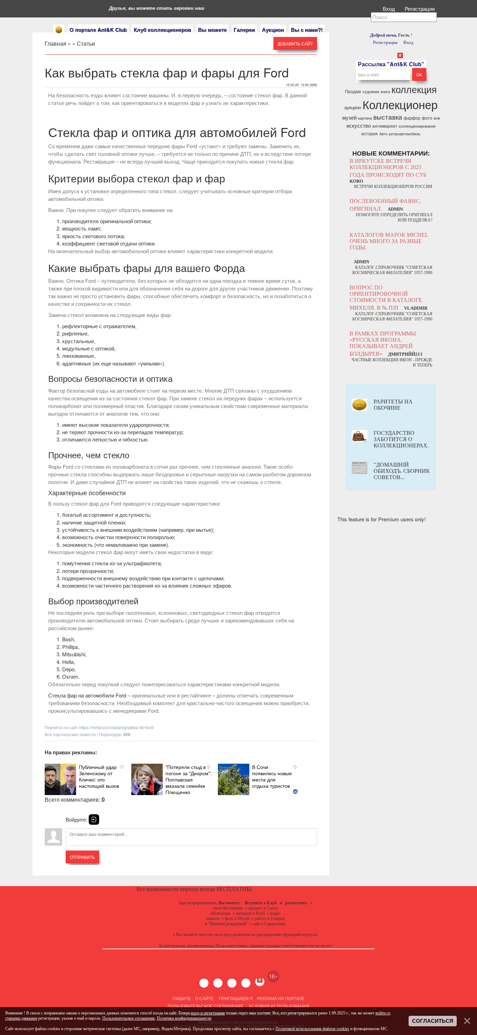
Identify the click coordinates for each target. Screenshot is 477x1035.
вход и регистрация (208, 1013)
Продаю (353, 91)
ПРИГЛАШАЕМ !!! (236, 998)
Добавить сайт (295, 43)
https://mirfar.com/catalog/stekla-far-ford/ (116, 727)
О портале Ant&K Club (98, 29)
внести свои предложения (224, 934)
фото (427, 118)
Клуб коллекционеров (162, 29)
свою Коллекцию (228, 908)
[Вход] (94, 819)
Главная (55, 43)
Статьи (86, 43)
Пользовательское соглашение (205, 1006)
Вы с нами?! (307, 29)
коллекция (414, 89)
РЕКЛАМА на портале (280, 998)
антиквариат (384, 126)
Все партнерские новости (70, 734)
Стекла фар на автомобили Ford (87, 695)
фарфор (412, 118)
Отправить (82, 857)
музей (349, 117)
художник (370, 91)
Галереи (244, 29)
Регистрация (420, 8)
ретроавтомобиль (404, 133)
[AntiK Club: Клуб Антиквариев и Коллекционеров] (58, 29)
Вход (389, 8)
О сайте (204, 998)
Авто (383, 133)
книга (385, 91)
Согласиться (432, 1021)
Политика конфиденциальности (184, 1018)
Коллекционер (400, 104)
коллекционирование (417, 126)
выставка (387, 116)
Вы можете (212, 29)
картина (365, 118)
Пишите (182, 998)
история (369, 133)
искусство (358, 125)
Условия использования (278, 1006)
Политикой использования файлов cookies (312, 1028)
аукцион (352, 107)
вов (437, 118)
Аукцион (273, 29)
